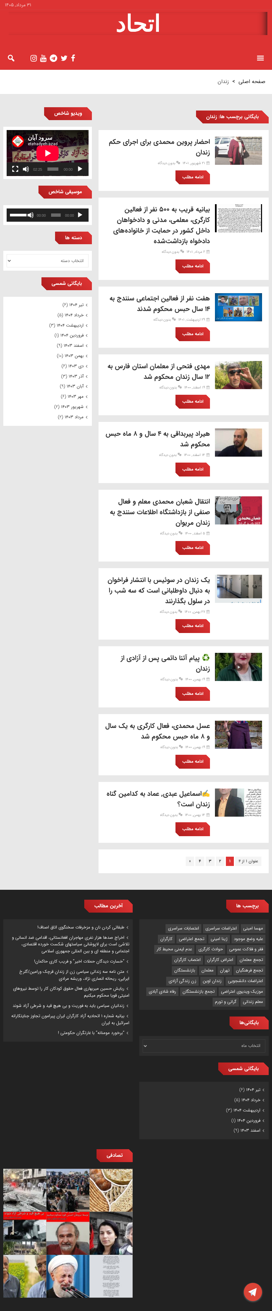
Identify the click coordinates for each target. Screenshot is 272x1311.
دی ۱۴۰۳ (76, 366)
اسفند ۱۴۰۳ (74, 345)
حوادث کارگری (210, 949)
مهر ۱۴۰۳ (76, 396)
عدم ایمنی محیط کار (174, 949)
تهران (225, 970)
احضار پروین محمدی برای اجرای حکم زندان (159, 147)
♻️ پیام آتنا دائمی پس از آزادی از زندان (165, 663)
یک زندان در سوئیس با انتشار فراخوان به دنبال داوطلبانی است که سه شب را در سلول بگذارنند (158, 590)
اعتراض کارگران (220, 959)
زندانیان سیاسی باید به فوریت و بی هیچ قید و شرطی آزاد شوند (68, 1005)
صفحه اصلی (251, 81)
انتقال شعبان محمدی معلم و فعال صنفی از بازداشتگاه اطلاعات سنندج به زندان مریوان (160, 512)
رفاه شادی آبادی (162, 991)
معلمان (207, 970)
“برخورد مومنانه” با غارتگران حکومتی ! (91, 1032)
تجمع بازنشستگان (198, 991)
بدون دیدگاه (166, 163)
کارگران (166, 938)
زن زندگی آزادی (182, 980)
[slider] (18, 214)
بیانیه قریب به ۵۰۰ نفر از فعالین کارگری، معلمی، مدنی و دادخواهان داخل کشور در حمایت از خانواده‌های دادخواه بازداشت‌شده (161, 225)
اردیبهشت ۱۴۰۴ (70, 325)
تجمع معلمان (251, 959)
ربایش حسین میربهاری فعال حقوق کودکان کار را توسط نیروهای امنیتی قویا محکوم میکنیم (71, 992)
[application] (48, 153)
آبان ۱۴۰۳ (75, 386)
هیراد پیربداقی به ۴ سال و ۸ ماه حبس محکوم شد (157, 439)
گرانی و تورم (226, 1001)
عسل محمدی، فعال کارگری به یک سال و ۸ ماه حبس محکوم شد (157, 731)
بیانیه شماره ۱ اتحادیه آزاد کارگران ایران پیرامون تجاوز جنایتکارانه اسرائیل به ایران (70, 1019)
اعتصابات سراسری (183, 928)
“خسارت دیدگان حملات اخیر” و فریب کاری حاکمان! (79, 961)
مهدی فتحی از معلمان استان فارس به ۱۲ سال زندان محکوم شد (158, 371)
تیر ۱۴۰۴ (76, 304)
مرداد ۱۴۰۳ (74, 417)
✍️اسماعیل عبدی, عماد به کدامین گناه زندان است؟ (158, 799)
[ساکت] (26, 169)
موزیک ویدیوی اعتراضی (242, 991)
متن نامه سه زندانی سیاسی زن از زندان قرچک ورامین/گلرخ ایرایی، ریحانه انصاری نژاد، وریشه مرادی (74, 975)
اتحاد (138, 23)
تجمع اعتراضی (191, 938)
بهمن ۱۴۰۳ (74, 355)
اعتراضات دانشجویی (245, 980)
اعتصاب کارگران (187, 959)
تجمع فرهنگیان (249, 970)
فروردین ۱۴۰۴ (72, 335)
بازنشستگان (184, 970)
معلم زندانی (253, 1001)
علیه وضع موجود (248, 938)
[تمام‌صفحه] (15, 169)
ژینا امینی (219, 938)
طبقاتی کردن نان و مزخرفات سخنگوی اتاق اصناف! (80, 927)
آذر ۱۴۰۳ (76, 376)
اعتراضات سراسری (221, 928)
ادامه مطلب (192, 177)
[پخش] (80, 169)
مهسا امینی (253, 928)
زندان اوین (212, 980)
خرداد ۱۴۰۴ (74, 315)
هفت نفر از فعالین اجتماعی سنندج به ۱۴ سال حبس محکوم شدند (159, 303)
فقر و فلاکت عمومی (246, 949)
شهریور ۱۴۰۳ (72, 406)
